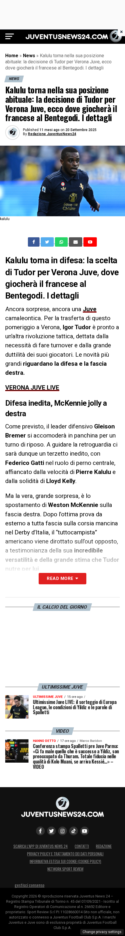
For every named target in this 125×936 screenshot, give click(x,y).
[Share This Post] (62, 242)
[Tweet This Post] (48, 242)
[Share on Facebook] (34, 242)
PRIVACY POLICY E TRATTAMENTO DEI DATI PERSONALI (65, 854)
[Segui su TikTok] (73, 831)
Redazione (104, 846)
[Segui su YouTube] (84, 831)
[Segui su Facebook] (40, 831)
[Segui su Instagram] (62, 831)
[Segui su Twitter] (51, 831)
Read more (60, 578)
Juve (90, 309)
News (29, 55)
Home (11, 55)
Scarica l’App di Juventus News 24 (40, 846)
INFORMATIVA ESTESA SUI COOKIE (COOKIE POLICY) (65, 861)
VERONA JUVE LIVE (32, 387)
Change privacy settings (102, 932)
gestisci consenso (29, 885)
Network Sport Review (65, 869)
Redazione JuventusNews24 (52, 134)
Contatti (82, 846)
